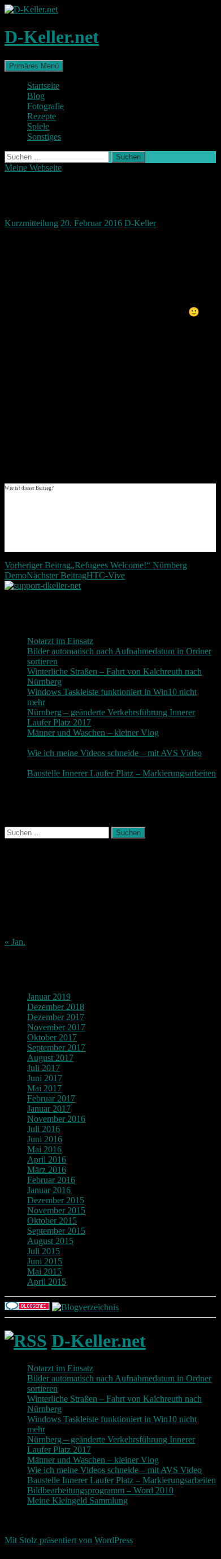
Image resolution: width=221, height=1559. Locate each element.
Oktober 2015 (52, 1220)
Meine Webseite (33, 167)
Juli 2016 (43, 1129)
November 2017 (56, 1027)
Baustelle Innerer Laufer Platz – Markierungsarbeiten (121, 773)
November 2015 (56, 1210)
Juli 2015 (43, 1251)
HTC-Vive (76, 575)
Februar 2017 (51, 1098)
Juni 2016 (44, 1139)
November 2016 (56, 1119)
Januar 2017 (49, 1108)
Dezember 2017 (55, 1017)
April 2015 (46, 1281)
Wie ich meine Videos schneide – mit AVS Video (114, 753)
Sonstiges (44, 136)
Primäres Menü (34, 66)
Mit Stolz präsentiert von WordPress (69, 1540)
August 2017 (50, 1058)
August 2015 (50, 1241)
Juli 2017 (43, 1068)
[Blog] (85, 1307)
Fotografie (45, 106)
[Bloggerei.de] (27, 1307)
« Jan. (15, 942)
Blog (36, 96)
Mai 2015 (44, 1271)
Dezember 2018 (55, 1007)
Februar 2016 (51, 1180)
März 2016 (46, 1169)
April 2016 (46, 1159)
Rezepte (41, 116)
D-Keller (140, 223)
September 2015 (56, 1231)
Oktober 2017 (52, 1037)
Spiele (38, 126)
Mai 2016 (44, 1149)
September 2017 (56, 1047)
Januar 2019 (49, 996)
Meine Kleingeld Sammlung (77, 1500)
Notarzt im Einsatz (60, 641)
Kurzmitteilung (31, 223)
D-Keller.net (52, 37)
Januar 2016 (49, 1190)
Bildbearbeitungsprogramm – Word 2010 (100, 1490)
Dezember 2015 (55, 1200)
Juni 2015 (44, 1261)
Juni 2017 (44, 1078)
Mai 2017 (44, 1088)
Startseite (43, 85)
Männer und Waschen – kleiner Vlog (93, 732)
